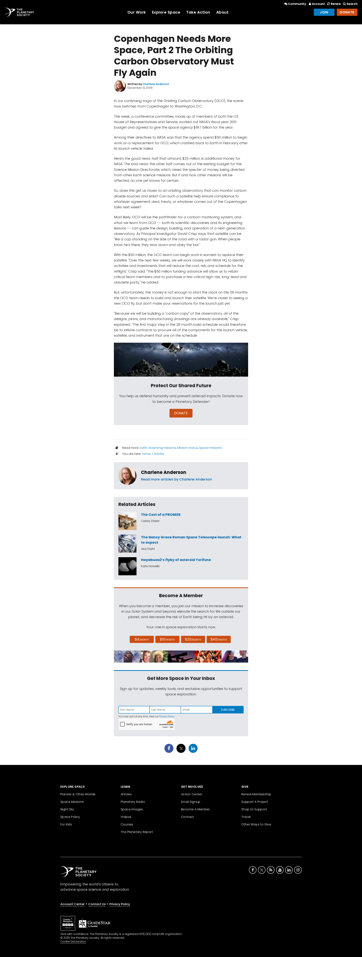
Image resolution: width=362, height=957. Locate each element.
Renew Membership (256, 794)
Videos (126, 817)
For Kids (66, 824)
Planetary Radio (133, 802)
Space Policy (70, 817)
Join (324, 12)
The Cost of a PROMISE (161, 514)
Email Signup (190, 802)
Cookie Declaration (73, 941)
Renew (336, 4)
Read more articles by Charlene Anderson (176, 479)
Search (352, 4)
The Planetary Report (137, 832)
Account (318, 4)
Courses (127, 824)
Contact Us (97, 904)
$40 (219, 639)
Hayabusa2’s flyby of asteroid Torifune (176, 559)
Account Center (72, 904)
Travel (246, 817)
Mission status (187, 448)
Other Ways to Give (256, 824)
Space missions (210, 448)
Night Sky (67, 809)
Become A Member (195, 809)
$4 (142, 639)
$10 (167, 639)
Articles (159, 454)
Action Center (191, 794)
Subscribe (228, 710)
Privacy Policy (166, 716)
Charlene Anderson (163, 472)
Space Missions (72, 802)
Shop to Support (254, 809)
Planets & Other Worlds (78, 794)
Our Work (136, 12)
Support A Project (254, 802)
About (222, 12)
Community (297, 4)
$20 (193, 639)
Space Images (132, 809)
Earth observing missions (158, 448)
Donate (347, 12)
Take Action (198, 12)
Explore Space (166, 12)
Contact (187, 817)
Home (146, 454)
